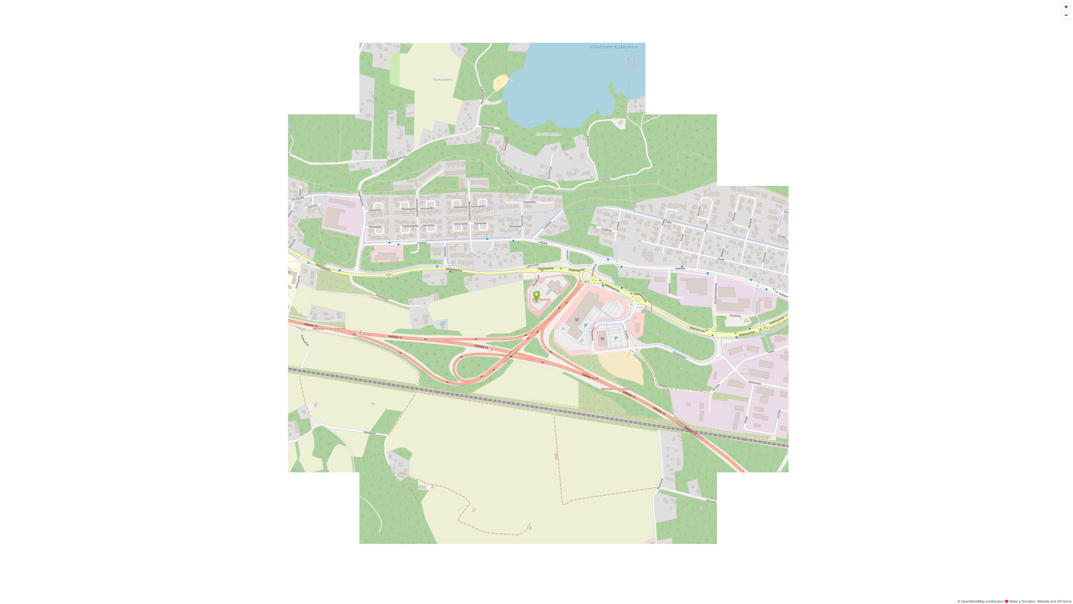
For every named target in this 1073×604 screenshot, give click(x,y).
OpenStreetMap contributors (982, 601)
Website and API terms (1054, 601)
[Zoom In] (1066, 7)
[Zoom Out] (1066, 15)
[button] (536, 296)
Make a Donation (1023, 601)
